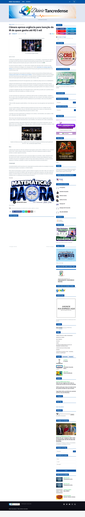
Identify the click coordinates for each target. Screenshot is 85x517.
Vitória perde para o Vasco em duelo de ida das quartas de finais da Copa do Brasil (66, 388)
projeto (29, 208)
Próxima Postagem (50, 246)
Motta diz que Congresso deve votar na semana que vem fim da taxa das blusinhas (66, 383)
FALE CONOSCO (59, 339)
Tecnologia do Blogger (61, 37)
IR (21, 208)
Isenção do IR (25, 208)
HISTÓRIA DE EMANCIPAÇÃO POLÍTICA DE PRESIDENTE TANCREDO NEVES (64, 345)
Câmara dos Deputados (19, 24)
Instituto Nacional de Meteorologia (63, 347)
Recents (71, 356)
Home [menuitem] (23, 1)
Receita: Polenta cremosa (69, 497)
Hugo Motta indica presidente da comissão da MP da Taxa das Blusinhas (66, 392)
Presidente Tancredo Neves (68, 368)
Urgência (33, 208)
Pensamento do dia (68, 479)
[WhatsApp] (53, 34)
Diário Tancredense (14, 1)
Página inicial (11, 24)
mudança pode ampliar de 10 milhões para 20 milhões (20, 74)
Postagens (60, 220)
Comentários (60, 221)
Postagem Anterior (13, 246)
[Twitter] (52, 34)
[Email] (32, 212)
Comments (65, 356)
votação (37, 208)
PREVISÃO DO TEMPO (60, 337)
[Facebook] (50, 34)
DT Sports (66, 361)
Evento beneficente (68, 373)
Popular (59, 356)
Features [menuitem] (28, 1)
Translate (60, 328)
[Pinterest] (29, 212)
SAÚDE (57, 343)
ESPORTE (58, 349)
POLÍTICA (58, 341)
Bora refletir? (67, 491)
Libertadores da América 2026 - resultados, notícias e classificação (64, 352)
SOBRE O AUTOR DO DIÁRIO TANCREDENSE (64, 335)
